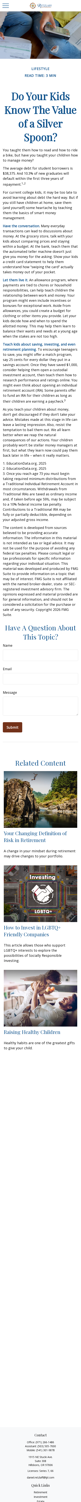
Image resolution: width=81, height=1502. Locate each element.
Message (10, 692)
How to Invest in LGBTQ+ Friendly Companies (32, 931)
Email (7, 669)
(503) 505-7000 (46, 1446)
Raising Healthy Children (32, 1031)
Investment (40, 1497)
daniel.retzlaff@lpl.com (40, 1477)
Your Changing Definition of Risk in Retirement (35, 836)
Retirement (40, 1492)
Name (7, 645)
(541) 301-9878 (45, 1450)
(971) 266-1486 (45, 1442)
